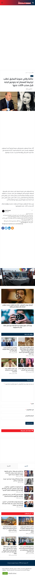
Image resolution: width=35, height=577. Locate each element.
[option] (17, 277)
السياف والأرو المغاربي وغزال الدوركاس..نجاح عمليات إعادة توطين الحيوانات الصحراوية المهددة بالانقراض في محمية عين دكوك (26, 350)
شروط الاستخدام (25, 570)
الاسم (32, 403)
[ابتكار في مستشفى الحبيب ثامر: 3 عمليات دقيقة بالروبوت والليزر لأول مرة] (9, 341)
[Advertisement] (17, 51)
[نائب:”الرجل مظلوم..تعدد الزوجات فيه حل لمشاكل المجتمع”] (9, 362)
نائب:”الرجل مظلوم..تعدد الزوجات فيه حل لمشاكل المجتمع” (11, 370)
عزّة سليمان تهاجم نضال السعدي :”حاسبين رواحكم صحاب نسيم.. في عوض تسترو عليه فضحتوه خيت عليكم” (12, 503)
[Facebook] (2, 228)
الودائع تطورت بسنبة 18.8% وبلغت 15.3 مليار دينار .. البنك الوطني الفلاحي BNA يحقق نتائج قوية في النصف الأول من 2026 (9, 550)
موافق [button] (5, 573)
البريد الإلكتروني (30, 409)
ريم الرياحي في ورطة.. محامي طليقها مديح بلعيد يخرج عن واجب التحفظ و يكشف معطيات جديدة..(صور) (13, 473)
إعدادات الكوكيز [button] (12, 573)
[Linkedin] (9, 228)
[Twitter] (6, 228)
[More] (12, 228)
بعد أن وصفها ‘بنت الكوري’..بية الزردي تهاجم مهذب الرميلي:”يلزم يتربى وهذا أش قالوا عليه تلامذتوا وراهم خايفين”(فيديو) (12, 488)
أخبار (27, 72)
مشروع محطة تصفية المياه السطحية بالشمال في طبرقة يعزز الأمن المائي (10, 528)
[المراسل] (24, 2)
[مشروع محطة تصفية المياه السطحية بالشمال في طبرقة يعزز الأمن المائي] (9, 521)
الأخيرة (8, 466)
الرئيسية (30, 72)
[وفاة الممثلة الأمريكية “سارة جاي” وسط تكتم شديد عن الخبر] (28, 481)
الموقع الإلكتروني (29, 415)
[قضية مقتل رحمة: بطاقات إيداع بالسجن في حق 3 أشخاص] (26, 362)
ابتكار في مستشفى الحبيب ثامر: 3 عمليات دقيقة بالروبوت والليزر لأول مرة (9, 349)
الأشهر (26, 466)
